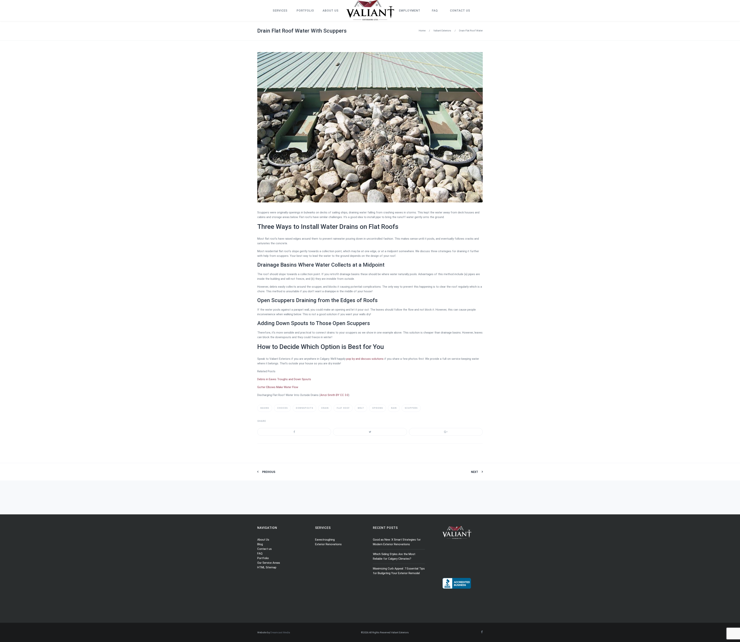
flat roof (343, 408)
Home (422, 30)
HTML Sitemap (266, 567)
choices (282, 408)
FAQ (259, 553)
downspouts (304, 408)
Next (474, 471)
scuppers (411, 408)
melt (361, 408)
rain (394, 408)
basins (264, 408)
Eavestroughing (325, 539)
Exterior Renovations (328, 544)
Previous (268, 471)
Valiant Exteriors (442, 30)
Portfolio (263, 558)
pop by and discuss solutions (364, 359)
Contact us (264, 549)
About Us (263, 539)
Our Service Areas (268, 562)
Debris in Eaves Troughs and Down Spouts (284, 379)
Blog (260, 544)
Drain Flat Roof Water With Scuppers (302, 31)
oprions (377, 408)
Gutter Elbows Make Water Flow (277, 387)
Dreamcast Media (280, 632)
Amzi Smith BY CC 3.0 (334, 395)
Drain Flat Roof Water (471, 30)
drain (325, 408)
